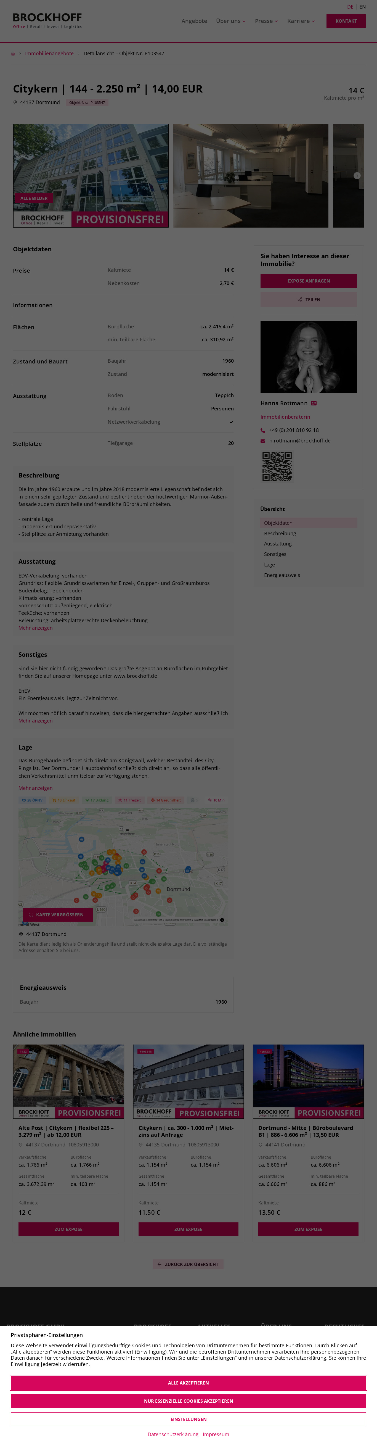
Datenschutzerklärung (173, 1434)
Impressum (216, 1434)
